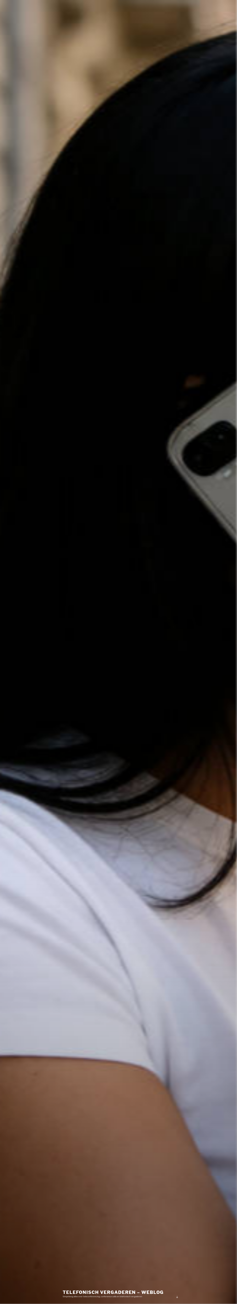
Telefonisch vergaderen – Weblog (113, 1292)
